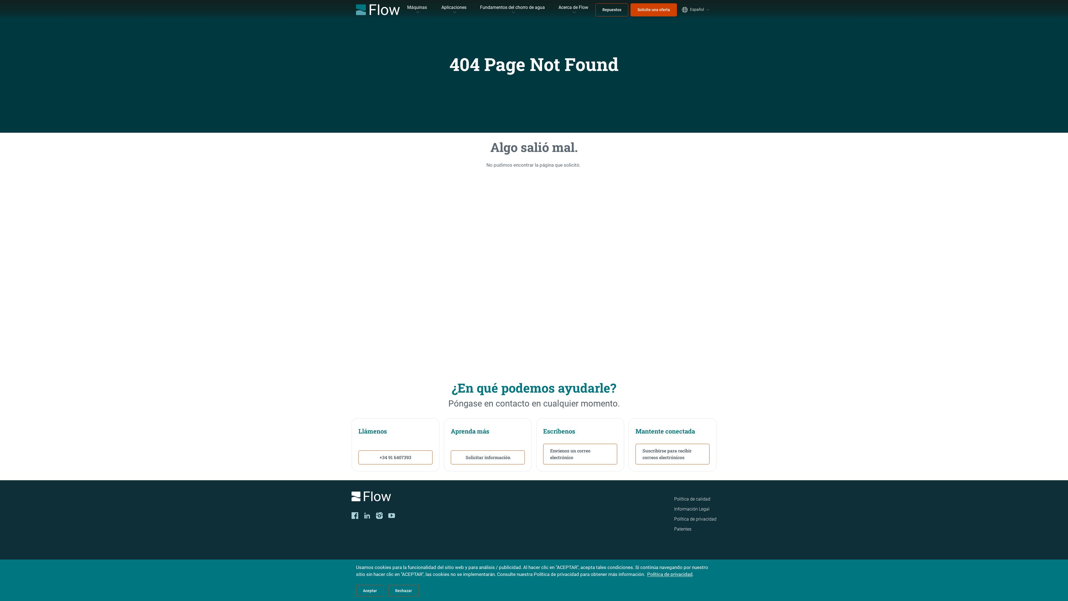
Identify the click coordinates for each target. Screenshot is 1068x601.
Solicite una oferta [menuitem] (653, 10)
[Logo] (423, 497)
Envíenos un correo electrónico (570, 454)
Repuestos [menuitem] (611, 10)
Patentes (682, 529)
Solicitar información (488, 457)
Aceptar (370, 590)
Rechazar (403, 590)
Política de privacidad (695, 519)
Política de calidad (692, 499)
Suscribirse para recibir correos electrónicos (667, 454)
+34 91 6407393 (395, 457)
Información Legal (691, 509)
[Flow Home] (378, 9)
